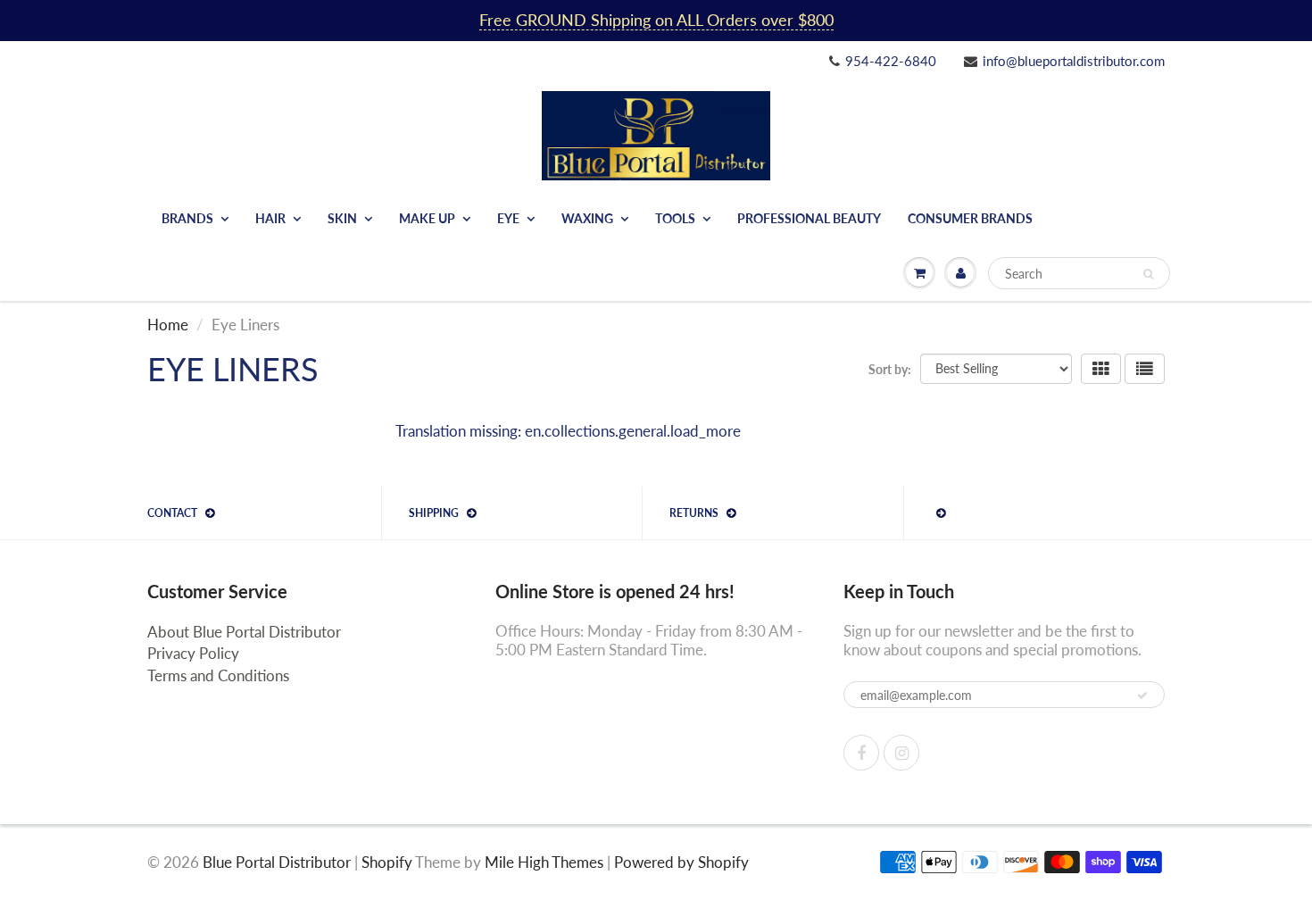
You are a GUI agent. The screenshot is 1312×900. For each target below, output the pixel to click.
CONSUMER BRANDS (970, 218)
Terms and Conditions (218, 675)
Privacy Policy (193, 653)
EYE (508, 218)
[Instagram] (901, 753)
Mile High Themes (544, 862)
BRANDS (187, 218)
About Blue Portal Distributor (244, 631)
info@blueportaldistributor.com (1074, 61)
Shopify (386, 862)
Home (167, 324)
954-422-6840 (890, 61)
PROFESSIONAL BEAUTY (809, 218)
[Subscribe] (1142, 695)
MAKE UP (427, 218)
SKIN (342, 218)
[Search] (1148, 274)
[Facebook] (861, 753)
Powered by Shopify (681, 862)
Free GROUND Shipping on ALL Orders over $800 (656, 19)
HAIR (270, 218)
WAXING (587, 218)
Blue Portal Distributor (278, 862)
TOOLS (675, 218)
